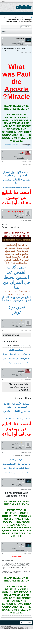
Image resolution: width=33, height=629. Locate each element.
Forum (27, 17)
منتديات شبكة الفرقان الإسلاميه (17, 17)
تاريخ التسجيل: (20, 43)
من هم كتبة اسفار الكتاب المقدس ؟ (16, 354)
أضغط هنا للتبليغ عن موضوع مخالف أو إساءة (16, 363)
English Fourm (6, 17)
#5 (2, 379)
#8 (2, 553)
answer (9, 144)
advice (6, 144)
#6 (2, 452)
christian (14, 144)
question (18, 144)
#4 (2, 330)
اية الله (21, 346)
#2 (2, 161)
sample (29, 145)
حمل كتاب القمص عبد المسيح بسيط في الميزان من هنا (16, 277)
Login (3, 1)
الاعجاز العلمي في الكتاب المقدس (16, 359)
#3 (2, 221)
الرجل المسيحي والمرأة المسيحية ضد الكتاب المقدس (16, 187)
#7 (2, 489)
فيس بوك (16, 307)
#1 (2, 48)
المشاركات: (21, 44)
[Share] (3, 44)
